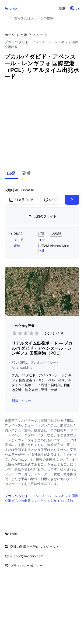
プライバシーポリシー (26, 566)
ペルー (38, 35)
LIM (41, 234)
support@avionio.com (26, 556)
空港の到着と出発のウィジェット (34, 547)
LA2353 (56, 234)
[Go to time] (72, 200)
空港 (62, 8)
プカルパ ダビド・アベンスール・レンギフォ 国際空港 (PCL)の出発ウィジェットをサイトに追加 (41, 498)
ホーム (9, 35)
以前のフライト (45, 216)
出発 (11, 173)
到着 (26, 173)
